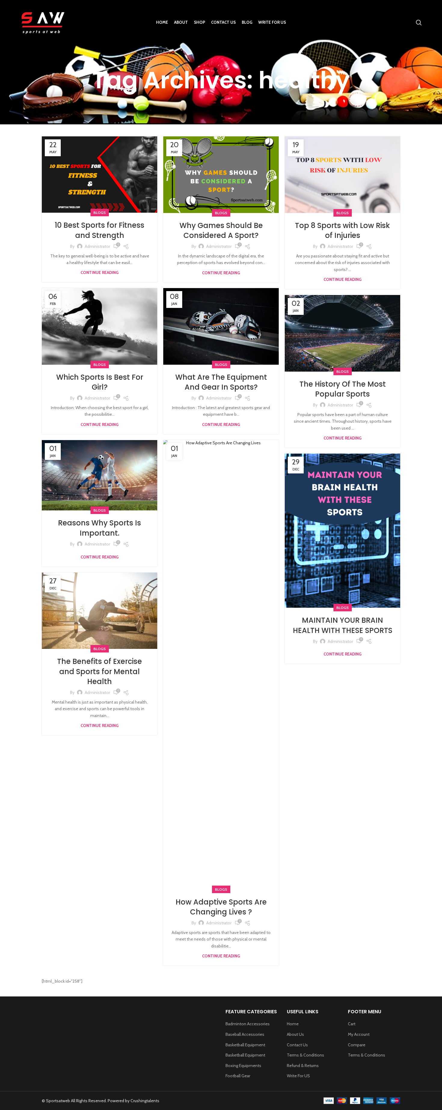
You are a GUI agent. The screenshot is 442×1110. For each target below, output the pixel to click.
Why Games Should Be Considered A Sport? (221, 230)
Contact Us (297, 1045)
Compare (356, 1045)
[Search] (419, 23)
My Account (359, 1034)
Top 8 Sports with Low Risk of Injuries (342, 230)
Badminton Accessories (248, 1023)
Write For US (298, 1075)
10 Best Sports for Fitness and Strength (99, 230)
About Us (295, 1034)
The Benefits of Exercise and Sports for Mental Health (99, 671)
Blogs (100, 212)
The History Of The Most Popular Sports (342, 389)
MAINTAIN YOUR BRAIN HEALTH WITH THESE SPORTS (342, 625)
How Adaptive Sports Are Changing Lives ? (221, 907)
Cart (351, 1023)
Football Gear (238, 1075)
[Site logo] (42, 22)
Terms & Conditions (305, 1055)
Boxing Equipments (243, 1065)
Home (293, 1023)
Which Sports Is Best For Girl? (99, 382)
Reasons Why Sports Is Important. (99, 528)
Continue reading (99, 273)
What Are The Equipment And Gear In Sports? (221, 382)
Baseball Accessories (245, 1034)
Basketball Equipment (245, 1045)
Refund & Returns (303, 1065)
